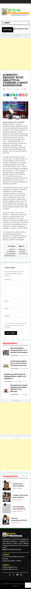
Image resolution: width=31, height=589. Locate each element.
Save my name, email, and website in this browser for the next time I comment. (15, 325)
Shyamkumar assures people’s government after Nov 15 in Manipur (18, 388)
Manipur (20, 488)
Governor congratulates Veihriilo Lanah (20, 520)
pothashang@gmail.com (9, 567)
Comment (8, 279)
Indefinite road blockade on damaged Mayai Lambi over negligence (15, 376)
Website (7, 316)
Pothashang (7, 89)
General (15, 488)
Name (7, 301)
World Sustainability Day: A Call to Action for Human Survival (18, 363)
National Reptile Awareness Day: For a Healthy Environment (19, 350)
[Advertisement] (15, 54)
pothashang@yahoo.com (10, 569)
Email (7, 308)
